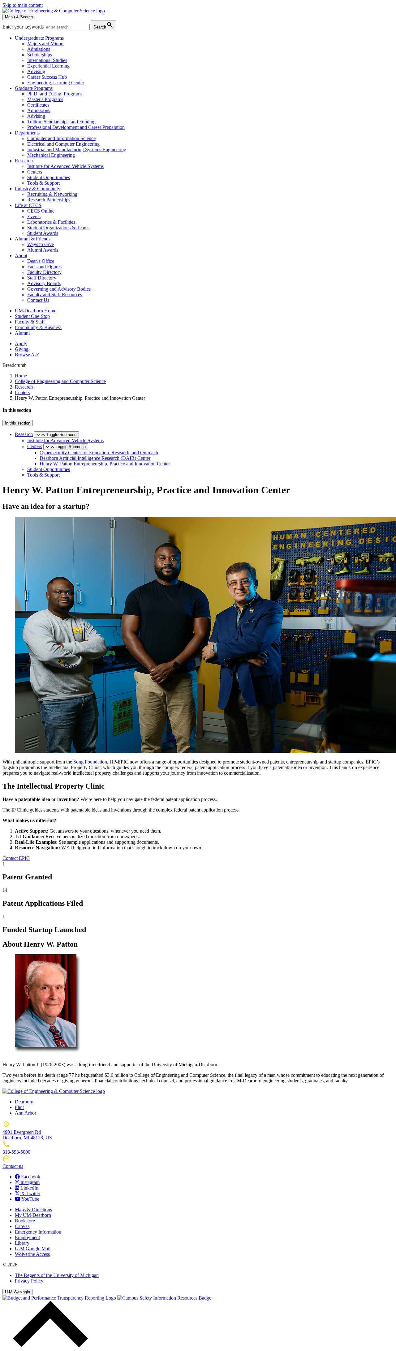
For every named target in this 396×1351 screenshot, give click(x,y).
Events (34, 216)
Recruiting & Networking (52, 194)
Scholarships (39, 54)
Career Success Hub (47, 77)
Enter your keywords (23, 26)
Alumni (22, 333)
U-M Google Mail (32, 1248)
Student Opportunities (48, 177)
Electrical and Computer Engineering (63, 144)
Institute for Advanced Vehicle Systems (65, 166)
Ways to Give (40, 244)
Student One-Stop (32, 316)
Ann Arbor (25, 1113)
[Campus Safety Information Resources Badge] (164, 1297)
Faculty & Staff (30, 321)
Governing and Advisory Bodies (59, 289)
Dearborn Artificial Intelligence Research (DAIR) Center (95, 458)
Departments (27, 132)
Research (24, 160)
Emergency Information (38, 1231)
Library (22, 1243)
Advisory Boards (44, 283)
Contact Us (38, 300)
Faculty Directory (44, 272)
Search (103, 24)
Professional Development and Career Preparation (76, 127)
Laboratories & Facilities (51, 222)
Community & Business (38, 327)
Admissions (38, 49)
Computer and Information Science (61, 138)
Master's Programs (45, 99)
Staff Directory (41, 277)
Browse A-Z (27, 354)
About (21, 255)
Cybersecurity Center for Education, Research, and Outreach (99, 452)
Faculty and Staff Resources (54, 294)
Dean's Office (40, 261)
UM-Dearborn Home (35, 310)
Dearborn (24, 1101)
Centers (34, 171)
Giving (21, 349)
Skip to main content (22, 5)
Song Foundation (90, 761)
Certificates (38, 105)
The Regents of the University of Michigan (57, 1275)
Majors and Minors (45, 43)
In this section (17, 423)
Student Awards (42, 233)
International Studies (47, 60)
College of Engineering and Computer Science (60, 381)
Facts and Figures (44, 266)
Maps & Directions (33, 1209)
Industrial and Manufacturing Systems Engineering (76, 149)
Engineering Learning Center (55, 82)
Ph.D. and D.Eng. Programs (54, 93)
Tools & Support (43, 183)
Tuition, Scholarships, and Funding (61, 121)
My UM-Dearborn (33, 1215)
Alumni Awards (42, 250)
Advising (36, 71)
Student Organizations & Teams (58, 227)
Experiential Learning (48, 65)
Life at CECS (28, 205)
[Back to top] (48, 1345)
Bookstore (25, 1220)
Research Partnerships (48, 199)
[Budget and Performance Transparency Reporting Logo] (59, 1297)
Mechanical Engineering (51, 155)
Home (21, 375)
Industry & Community (37, 188)
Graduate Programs (34, 88)
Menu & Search (19, 17)
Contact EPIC (16, 858)
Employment (27, 1237)
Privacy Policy (29, 1280)
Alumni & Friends (32, 238)
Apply (21, 343)
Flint (19, 1107)
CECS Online (40, 210)
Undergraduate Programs (39, 38)
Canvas (22, 1226)
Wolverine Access (32, 1254)
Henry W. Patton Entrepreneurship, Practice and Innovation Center (105, 463)
